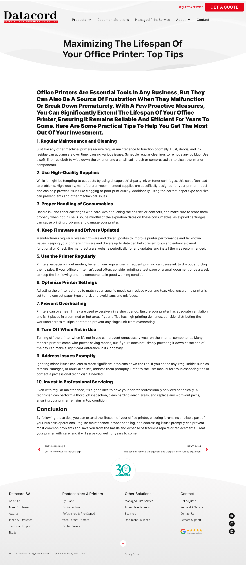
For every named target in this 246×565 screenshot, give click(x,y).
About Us (15, 501)
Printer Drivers (71, 526)
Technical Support (20, 526)
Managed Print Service (152, 19)
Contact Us (187, 513)
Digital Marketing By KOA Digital (69, 553)
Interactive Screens (137, 507)
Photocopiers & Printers (82, 494)
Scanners (130, 513)
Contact (203, 19)
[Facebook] (232, 516)
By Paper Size (71, 507)
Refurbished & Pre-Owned (78, 513)
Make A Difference (20, 520)
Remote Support (190, 520)
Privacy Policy (132, 554)
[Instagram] (232, 524)
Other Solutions (138, 494)
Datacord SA (19, 494)
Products (79, 19)
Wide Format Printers (75, 520)
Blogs (12, 532)
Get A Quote (188, 501)
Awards (14, 513)
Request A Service (191, 507)
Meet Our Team (19, 507)
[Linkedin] (232, 531)
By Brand (68, 501)
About (181, 19)
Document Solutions (113, 19)
